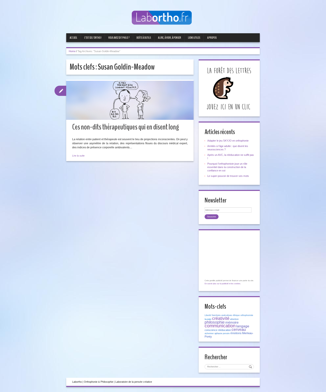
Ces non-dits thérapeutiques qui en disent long (125, 127)
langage (242, 326)
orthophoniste (246, 315)
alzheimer (209, 333)
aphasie (218, 333)
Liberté (208, 315)
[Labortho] (163, 18)
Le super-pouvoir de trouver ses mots (228, 175)
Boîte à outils (144, 38)
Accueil (73, 38)
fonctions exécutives (222, 315)
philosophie (215, 322)
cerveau (239, 329)
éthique (236, 315)
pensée (226, 333)
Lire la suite (78, 155)
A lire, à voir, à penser (169, 38)
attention (234, 319)
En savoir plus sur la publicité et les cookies (222, 284)
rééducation (224, 330)
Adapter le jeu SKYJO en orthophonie (228, 140)
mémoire (232, 322)
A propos (212, 38)
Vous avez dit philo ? (119, 38)
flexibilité (208, 319)
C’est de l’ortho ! (92, 38)
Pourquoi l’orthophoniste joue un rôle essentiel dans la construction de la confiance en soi (227, 167)
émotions (235, 333)
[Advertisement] (230, 255)
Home (72, 51)
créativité (220, 318)
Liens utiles (194, 38)
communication (220, 325)
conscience (211, 330)
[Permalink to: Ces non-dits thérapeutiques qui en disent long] (130, 100)
